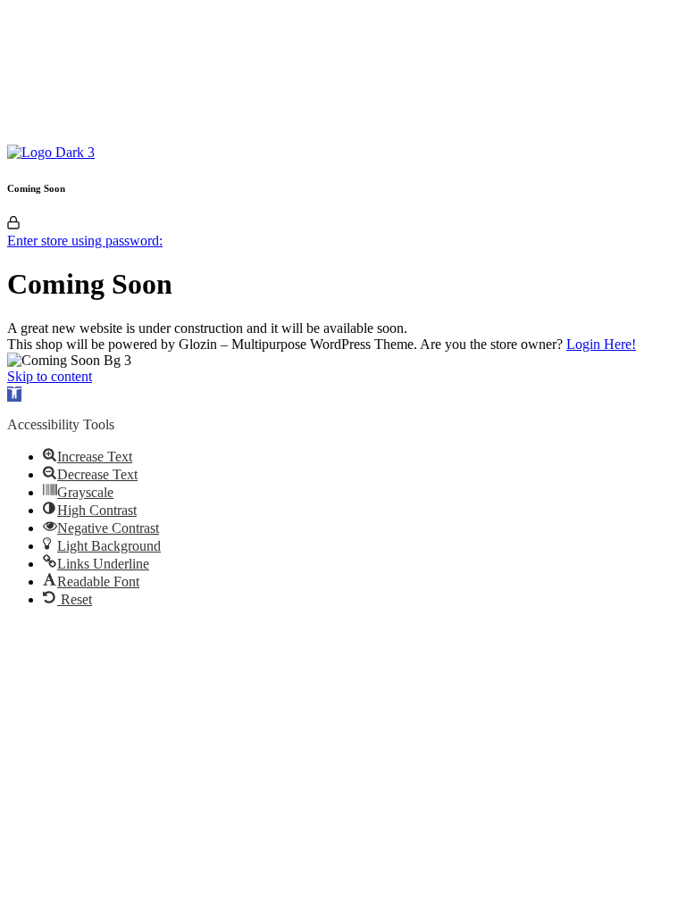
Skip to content (49, 376)
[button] (14, 394)
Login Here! (601, 344)
